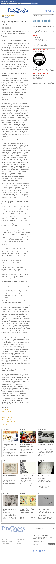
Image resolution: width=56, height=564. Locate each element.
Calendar (3, 537)
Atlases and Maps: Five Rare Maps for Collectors (9, 476)
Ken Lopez (11, 234)
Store (18, 537)
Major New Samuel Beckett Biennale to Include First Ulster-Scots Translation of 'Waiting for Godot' (28, 448)
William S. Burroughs (8, 421)
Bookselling (5, 409)
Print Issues (4, 539)
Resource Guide (21, 539)
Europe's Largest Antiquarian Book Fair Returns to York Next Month (10, 446)
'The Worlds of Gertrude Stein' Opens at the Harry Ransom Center (10, 509)
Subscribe (3, 535)
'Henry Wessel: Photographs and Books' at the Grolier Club (45, 445)
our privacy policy (32, 557)
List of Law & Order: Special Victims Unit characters (14, 415)
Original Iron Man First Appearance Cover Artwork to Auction (27, 517)
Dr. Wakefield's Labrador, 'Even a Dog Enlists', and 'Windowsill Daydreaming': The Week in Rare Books (45, 453)
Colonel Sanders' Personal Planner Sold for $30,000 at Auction (44, 482)
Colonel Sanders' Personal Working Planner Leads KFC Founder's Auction (44, 486)
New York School (6, 417)
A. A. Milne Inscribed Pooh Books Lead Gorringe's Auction (45, 508)
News (18, 535)
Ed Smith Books (37, 37)
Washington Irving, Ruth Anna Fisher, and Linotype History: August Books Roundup (27, 477)
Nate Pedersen (4, 17)
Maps (4, 461)
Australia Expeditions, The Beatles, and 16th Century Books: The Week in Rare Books (10, 454)
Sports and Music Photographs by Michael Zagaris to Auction (45, 448)
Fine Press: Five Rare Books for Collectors (10, 449)
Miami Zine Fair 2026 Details (26, 444)
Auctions (40, 493)
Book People (23, 461)
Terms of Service (18, 559)
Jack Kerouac (5, 413)
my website (20, 404)
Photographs (42, 430)
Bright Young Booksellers (8, 15)
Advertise (19, 543)
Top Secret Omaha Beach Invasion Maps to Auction (9, 484)
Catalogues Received (6, 541)
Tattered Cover (11, 56)
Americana (41, 461)
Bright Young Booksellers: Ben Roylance (27, 481)
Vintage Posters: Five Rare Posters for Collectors (26, 513)
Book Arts (23, 430)
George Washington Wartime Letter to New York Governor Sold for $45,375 (45, 477)
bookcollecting (6, 423)
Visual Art (23, 493)
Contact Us (19, 541)
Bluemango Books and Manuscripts (43, 26)
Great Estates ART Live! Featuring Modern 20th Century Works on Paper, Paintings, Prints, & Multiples (46, 513)
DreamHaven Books (39, 75)
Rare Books (6, 430)
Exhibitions (6, 493)
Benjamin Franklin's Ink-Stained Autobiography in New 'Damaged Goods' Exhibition (10, 514)
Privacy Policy (10, 559)
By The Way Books (38, 51)
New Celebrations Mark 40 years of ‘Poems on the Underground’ (26, 454)
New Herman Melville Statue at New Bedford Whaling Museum (28, 484)
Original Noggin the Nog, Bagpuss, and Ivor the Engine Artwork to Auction (27, 509)
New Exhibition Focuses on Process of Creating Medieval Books (10, 519)
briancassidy (5, 424)
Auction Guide (5, 543)
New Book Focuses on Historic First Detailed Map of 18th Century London (10, 480)
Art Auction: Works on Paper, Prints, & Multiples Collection (45, 518)
